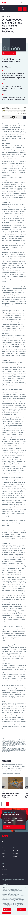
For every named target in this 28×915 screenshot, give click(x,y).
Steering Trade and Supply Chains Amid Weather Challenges (11, 795)
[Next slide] (7, 804)
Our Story (4, 851)
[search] (22, 3)
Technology (4, 869)
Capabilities (16, 851)
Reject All (21, 909)
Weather (4, 8)
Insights (15, 856)
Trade (3, 866)
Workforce (4, 874)
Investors (4, 856)
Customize (6, 909)
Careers (3, 853)
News (3, 859)
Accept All (6, 913)
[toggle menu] (25, 2)
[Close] (25, 887)
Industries (15, 853)
